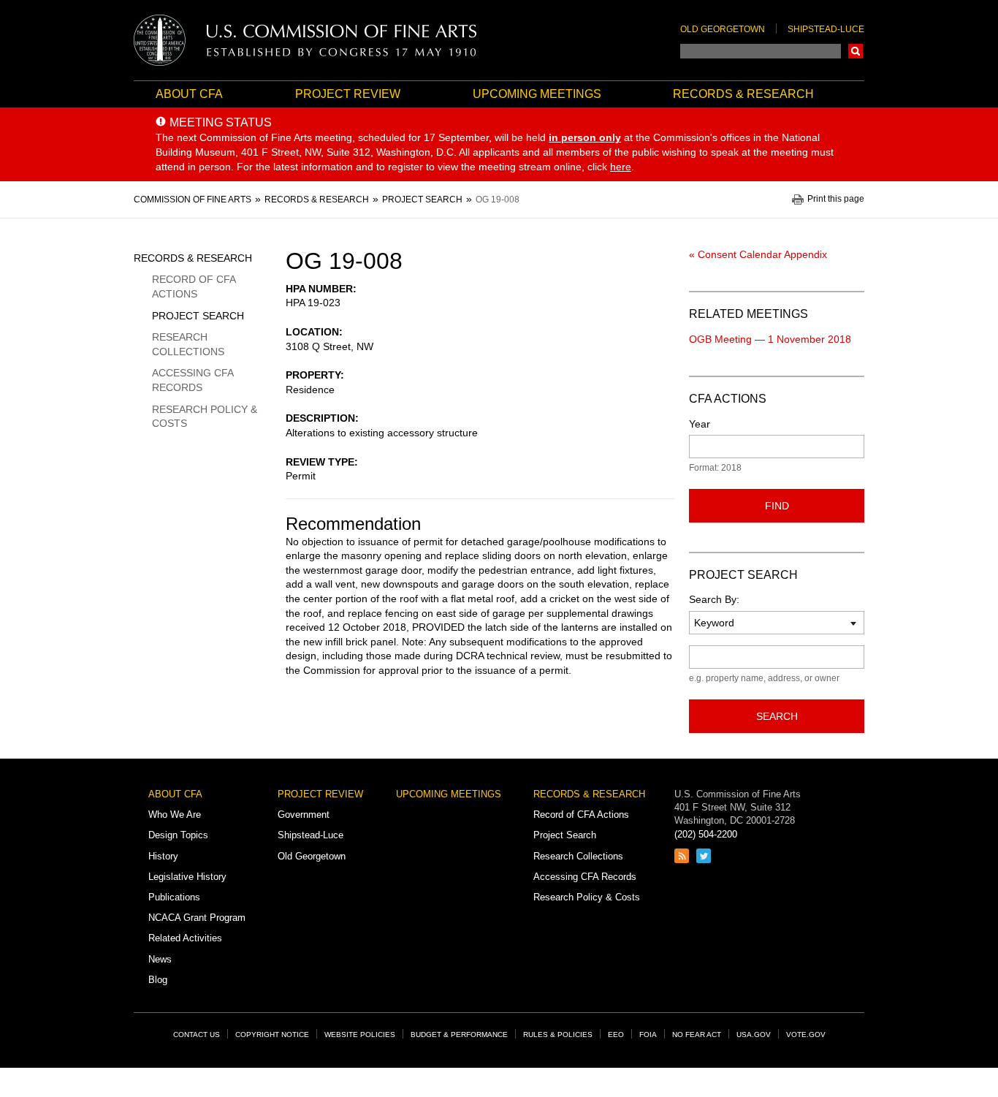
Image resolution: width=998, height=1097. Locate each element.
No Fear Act (696, 1034)
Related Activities (185, 938)
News (160, 959)
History (163, 856)
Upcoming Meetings (537, 94)
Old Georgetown (722, 29)
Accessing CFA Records (192, 380)
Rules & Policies (558, 1034)
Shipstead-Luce (826, 29)
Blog (157, 979)
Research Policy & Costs (204, 416)
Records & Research (743, 94)
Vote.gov (806, 1034)
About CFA (189, 94)
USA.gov (753, 1034)
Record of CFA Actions (193, 286)
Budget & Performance (459, 1034)
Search (855, 51)
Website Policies (359, 1034)
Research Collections (188, 344)
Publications (174, 897)
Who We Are (174, 814)
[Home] (305, 40)
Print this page (835, 199)
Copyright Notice (272, 1034)
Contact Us (196, 1034)
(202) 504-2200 (705, 834)
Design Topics (178, 835)
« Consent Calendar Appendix (758, 254)
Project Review (347, 94)
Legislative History (187, 876)
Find (777, 506)
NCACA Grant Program (196, 917)
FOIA (648, 1034)
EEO (616, 1034)
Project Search (198, 316)
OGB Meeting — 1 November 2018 (770, 339)
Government (304, 814)
